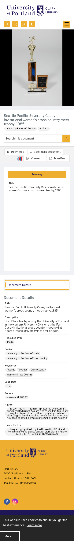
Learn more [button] (34, 525)
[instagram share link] (15, 502)
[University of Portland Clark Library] (32, 10)
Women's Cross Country (19, 374)
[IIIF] (20, 158)
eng (9, 386)
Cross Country (38, 369)
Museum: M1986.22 (17, 397)
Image (10, 341)
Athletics (44, 128)
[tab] (37, 174)
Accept (9, 536)
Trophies (22, 369)
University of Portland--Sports (23, 353)
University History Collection (21, 128)
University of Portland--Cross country (27, 358)
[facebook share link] (7, 502)
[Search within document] (66, 138)
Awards (11, 369)
